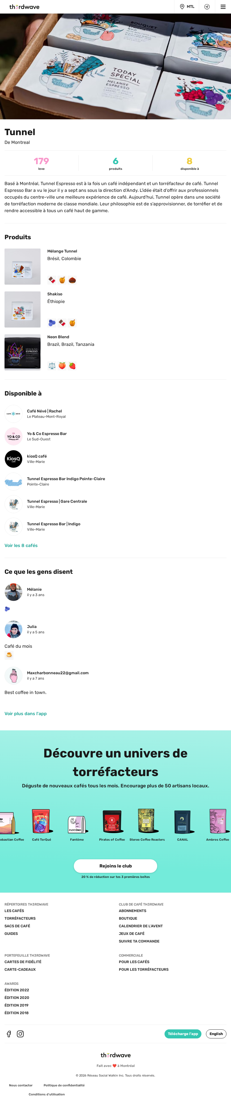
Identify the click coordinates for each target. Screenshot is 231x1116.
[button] (216, 1033)
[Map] (207, 6)
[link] (21, 545)
